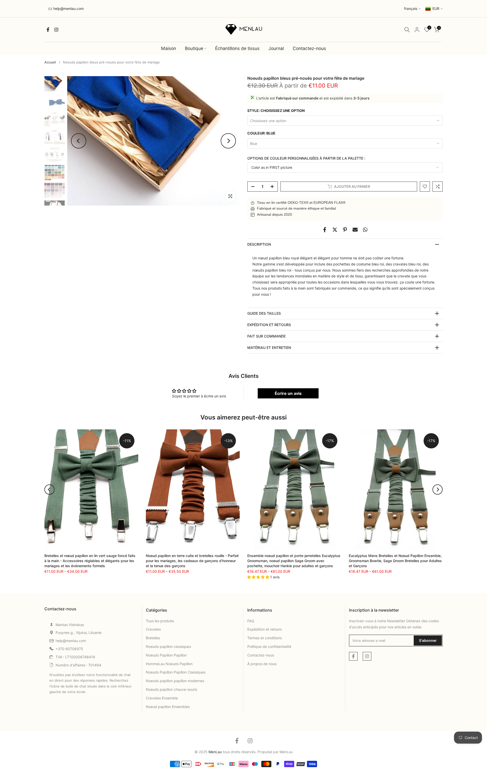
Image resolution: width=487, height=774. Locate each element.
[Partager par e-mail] (355, 229)
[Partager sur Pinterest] (344, 229)
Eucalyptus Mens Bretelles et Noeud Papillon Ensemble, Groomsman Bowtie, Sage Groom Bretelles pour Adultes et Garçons (395, 560)
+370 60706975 (69, 649)
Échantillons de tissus (237, 48)
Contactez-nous (309, 48)
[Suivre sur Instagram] (56, 30)
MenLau (286, 752)
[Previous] (78, 140)
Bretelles (153, 638)
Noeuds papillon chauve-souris (171, 689)
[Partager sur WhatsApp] (365, 229)
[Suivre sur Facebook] (48, 30)
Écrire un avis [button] (288, 393)
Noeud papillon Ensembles (168, 706)
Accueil (50, 62)
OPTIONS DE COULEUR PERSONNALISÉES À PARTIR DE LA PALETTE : (306, 158)
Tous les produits (160, 621)
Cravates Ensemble (162, 698)
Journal (276, 48)
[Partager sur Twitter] (334, 229)
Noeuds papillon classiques (168, 646)
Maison (168, 48)
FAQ (250, 621)
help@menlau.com (68, 8)
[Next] (228, 140)
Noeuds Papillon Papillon (166, 655)
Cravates (153, 629)
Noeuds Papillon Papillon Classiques (175, 672)
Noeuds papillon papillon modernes (175, 681)
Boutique (194, 48)
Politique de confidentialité (269, 646)
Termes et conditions (264, 638)
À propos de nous (261, 664)
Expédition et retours (264, 629)
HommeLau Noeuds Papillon (169, 664)
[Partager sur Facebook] (324, 229)
